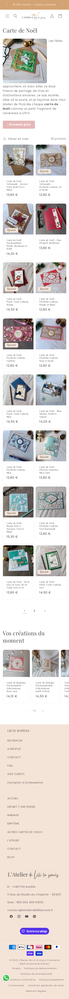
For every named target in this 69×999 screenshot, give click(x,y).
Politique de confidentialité (36, 973)
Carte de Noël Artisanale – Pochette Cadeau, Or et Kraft (50, 185)
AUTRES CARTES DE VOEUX (24, 832)
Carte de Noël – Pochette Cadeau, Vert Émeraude (48, 526)
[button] (7, 16)
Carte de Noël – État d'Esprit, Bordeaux (50, 241)
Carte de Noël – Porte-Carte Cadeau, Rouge (18, 301)
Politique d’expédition (51, 979)
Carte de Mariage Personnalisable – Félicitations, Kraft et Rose (45, 687)
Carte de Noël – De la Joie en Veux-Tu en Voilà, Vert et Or (18, 584)
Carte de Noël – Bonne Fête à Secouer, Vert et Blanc (15, 527)
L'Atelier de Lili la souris (32, 960)
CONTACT (14, 757)
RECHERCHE (14, 740)
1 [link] (24, 611)
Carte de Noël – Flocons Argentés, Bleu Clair (49, 470)
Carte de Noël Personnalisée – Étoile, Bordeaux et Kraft (17, 244)
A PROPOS (14, 749)
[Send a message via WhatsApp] (6, 978)
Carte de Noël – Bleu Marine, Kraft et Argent (50, 413)
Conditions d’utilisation (22, 979)
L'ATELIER (13, 840)
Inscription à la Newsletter (25, 782)
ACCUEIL (12, 798)
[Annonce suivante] (62, 5)
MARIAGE (13, 815)
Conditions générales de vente (46, 985)
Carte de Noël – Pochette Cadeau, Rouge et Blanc (48, 301)
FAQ (10, 766)
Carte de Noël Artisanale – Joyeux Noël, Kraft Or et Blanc (17, 185)
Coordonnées (16, 985)
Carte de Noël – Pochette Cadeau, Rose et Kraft (48, 357)
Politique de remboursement (40, 968)
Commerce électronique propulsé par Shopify (36, 964)
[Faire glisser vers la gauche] (26, 711)
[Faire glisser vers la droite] (43, 711)
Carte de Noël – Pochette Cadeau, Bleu (16, 470)
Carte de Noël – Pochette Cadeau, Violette (16, 357)
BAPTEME (13, 823)
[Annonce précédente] (7, 5)
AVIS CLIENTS (15, 774)
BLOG (11, 857)
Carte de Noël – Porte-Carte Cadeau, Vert (50, 584)
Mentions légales (36, 991)
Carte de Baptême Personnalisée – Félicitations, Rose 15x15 (16, 687)
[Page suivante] (44, 611)
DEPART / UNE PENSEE (21, 807)
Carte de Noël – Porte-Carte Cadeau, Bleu (18, 413)
